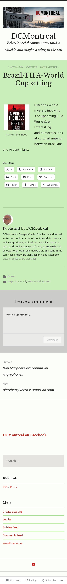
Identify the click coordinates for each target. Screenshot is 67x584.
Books (11, 276)
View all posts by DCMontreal (19, 258)
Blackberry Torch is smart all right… (30, 387)
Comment (52, 339)
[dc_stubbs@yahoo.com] (33, 565)
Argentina (13, 281)
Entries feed (10, 527)
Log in (7, 519)
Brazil (23, 281)
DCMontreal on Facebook (24, 435)
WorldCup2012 (42, 281)
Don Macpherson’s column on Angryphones (25, 368)
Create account (12, 511)
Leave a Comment (48, 66)
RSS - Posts (10, 487)
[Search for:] (33, 461)
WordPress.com (13, 543)
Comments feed (13, 535)
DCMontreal (33, 36)
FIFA (30, 281)
